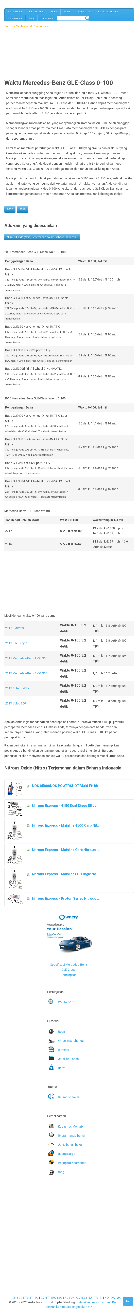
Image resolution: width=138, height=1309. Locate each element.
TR (96, 1297)
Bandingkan (47, 18)
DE (20, 1297)
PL (36, 1297)
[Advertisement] (33, 52)
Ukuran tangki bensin (72, 1135)
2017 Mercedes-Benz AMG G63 (26, 658)
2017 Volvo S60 (15, 703)
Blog (31, 18)
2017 (10, 209)
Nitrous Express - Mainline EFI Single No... (65, 874)
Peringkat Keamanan (72, 1163)
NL (66, 1297)
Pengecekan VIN (81, 1306)
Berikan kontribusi (57, 1306)
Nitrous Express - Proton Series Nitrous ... (65, 898)
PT (48, 1297)
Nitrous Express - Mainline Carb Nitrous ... (65, 850)
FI (101, 1297)
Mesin (67, 11)
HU (90, 1297)
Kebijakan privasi (88, 1302)
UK (119, 1297)
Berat (61, 1068)
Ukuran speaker (68, 1097)
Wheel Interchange (71, 1040)
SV (72, 1297)
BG (60, 1297)
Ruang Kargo (66, 1153)
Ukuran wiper (15, 18)
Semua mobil (15, 11)
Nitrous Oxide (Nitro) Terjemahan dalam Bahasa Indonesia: (42, 237)
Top (128, 1301)
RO (54, 1297)
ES (42, 1297)
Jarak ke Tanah (68, 1059)
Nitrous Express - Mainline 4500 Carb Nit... (65, 825)
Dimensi (63, 1050)
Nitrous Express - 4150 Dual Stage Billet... (64, 805)
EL (83, 1297)
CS (78, 1297)
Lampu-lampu (36, 11)
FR (26, 1297)
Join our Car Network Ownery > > (26, 26)
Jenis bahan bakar (70, 1144)
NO (107, 1297)
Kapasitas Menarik (108, 11)
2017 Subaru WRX (17, 688)
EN (14, 1297)
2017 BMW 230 (15, 628)
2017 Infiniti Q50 (16, 643)
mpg (61, 1172)
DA (113, 1297)
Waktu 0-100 (84, 11)
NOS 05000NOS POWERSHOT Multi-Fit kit (64, 786)
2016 (23, 209)
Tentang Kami (109, 1302)
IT (31, 1297)
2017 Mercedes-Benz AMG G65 (26, 673)
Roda (54, 11)
